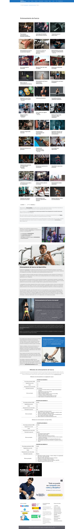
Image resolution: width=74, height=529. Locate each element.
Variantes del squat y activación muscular (25, 199)
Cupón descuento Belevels (58, 520)
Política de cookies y (57, 515)
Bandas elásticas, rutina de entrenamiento (57, 199)
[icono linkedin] (26, 506)
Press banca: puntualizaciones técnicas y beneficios (25, 35)
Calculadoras (56, 519)
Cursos (29, 1)
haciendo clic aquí (57, 374)
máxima (31, 364)
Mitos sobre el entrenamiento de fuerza (26, 83)
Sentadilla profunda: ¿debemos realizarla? (57, 99)
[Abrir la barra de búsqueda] (56, 1)
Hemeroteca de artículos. (58, 512)
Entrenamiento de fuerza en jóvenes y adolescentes (41, 82)
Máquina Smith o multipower (24, 115)
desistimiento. (56, 516)
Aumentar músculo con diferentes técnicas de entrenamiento (57, 132)
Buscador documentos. (57, 509)
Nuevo (62, 1)
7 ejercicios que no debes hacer (56, 34)
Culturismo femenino (41, 98)
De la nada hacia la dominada (24, 68)
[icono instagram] (21, 506)
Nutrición (36, 1)
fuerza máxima (29, 207)
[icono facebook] (23, 506)
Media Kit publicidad (57, 518)
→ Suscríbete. (56, 505)
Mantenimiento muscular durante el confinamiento (57, 51)
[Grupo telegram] (60, 1)
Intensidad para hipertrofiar (55, 149)
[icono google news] (28, 506)
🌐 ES (53, 1)
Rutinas (32, 1)
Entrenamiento (41, 1)
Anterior (22, 204)
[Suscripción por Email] (58, 1)
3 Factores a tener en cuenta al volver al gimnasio (41, 52)
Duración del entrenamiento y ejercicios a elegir (40, 149)
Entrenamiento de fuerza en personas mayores (26, 51)
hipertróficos (31, 229)
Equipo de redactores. (57, 508)
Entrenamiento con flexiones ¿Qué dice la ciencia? (41, 199)
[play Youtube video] (30, 469)
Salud (50, 1)
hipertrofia (27, 269)
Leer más (54, 52)
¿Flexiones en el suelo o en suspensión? (25, 183)
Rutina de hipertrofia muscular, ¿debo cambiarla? (56, 116)
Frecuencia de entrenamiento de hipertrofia (40, 132)
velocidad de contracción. (27, 234)
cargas (37, 292)
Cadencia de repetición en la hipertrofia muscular (25, 166)
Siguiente (33, 204)
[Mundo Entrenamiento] (23, 1)
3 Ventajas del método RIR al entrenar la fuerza (41, 34)
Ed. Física (46, 1)
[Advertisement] (41, 12)
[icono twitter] (24, 506)
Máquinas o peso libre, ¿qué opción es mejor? (25, 99)
